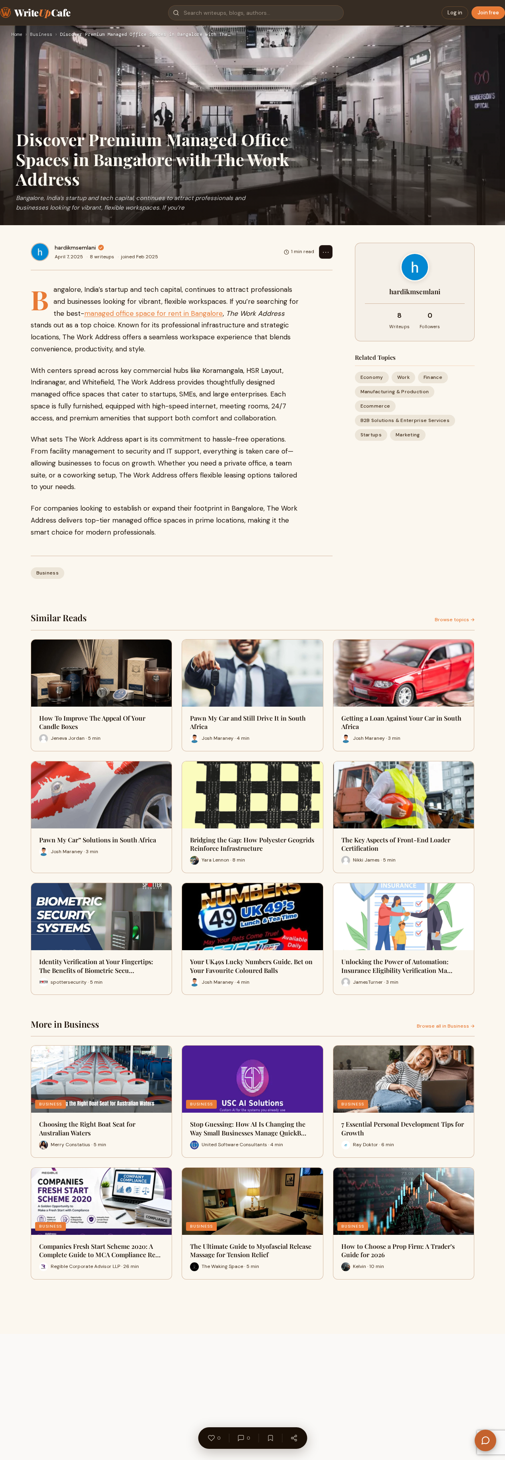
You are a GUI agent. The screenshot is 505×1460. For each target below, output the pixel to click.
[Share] (294, 1438)
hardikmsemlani (75, 247)
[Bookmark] (270, 1438)
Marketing (408, 435)
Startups (371, 435)
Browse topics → (455, 619)
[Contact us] (485, 1440)
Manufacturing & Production (394, 391)
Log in (455, 12)
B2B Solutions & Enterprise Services (405, 421)
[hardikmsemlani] (40, 252)
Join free (488, 12)
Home (16, 35)
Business (41, 35)
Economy (371, 377)
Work (403, 377)
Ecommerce (375, 406)
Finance (433, 377)
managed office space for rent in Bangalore (153, 313)
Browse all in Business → (446, 1026)
